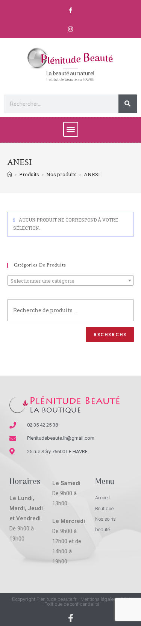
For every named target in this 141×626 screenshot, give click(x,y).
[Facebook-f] (70, 10)
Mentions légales (98, 599)
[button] (70, 129)
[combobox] (70, 280)
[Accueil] (9, 174)
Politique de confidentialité (71, 604)
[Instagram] (70, 28)
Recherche (109, 334)
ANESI (92, 174)
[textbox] (71, 281)
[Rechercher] (127, 103)
